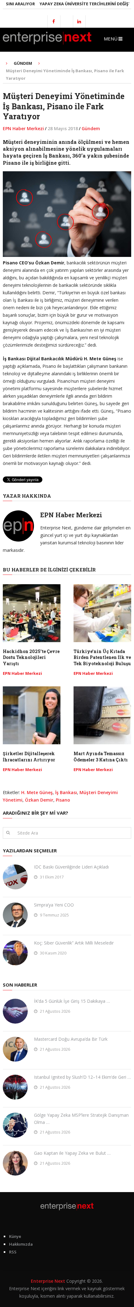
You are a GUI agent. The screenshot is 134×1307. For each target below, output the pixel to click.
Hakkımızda (21, 1244)
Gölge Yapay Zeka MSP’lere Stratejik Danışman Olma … (81, 1118)
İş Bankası (66, 792)
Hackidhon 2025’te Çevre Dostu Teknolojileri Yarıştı (31, 657)
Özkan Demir (39, 800)
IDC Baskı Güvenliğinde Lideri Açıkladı (71, 867)
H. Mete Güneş (37, 792)
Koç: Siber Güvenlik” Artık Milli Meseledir (74, 943)
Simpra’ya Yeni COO (54, 905)
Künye (15, 1236)
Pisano (63, 800)
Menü (110, 39)
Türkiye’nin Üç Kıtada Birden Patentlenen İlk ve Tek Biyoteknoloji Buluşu (102, 657)
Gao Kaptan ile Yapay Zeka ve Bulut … (72, 1153)
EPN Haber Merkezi (23, 128)
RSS (13, 1252)
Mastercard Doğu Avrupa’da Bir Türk (71, 1039)
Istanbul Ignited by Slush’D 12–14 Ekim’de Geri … (82, 1077)
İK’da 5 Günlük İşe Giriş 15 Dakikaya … (72, 1001)
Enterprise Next (48, 1281)
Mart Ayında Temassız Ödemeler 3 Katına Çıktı (101, 757)
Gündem (91, 128)
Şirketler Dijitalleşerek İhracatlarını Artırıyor (29, 757)
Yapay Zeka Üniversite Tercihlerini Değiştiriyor (81, 4)
